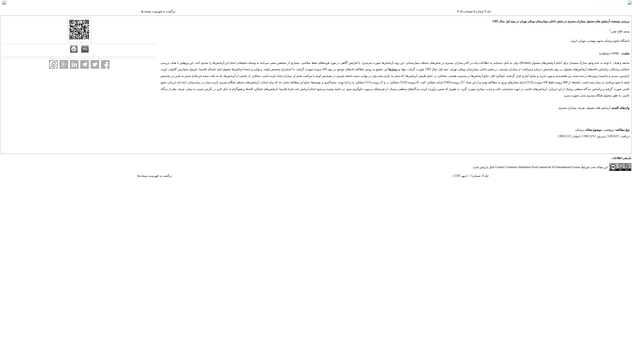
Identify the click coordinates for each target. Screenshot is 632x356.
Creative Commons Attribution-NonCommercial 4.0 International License (537, 167)
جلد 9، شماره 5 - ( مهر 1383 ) (471, 176)
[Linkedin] (74, 64)
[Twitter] (95, 64)
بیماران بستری (567, 108)
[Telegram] (84, 64)
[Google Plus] (63, 64)
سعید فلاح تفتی (620, 31)
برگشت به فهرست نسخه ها (158, 11)
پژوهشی (609, 130)
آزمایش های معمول (598, 108)
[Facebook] (105, 64)
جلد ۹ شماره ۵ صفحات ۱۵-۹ (474, 11)
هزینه (581, 108)
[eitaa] (53, 64)
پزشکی (579, 130)
